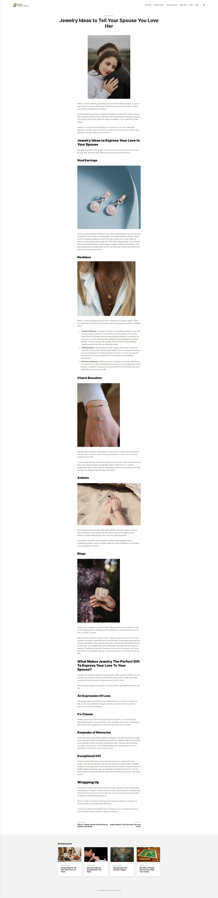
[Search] (204, 5)
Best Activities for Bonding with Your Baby (94, 870)
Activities (148, 5)
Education (183, 5)
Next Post (125, 824)
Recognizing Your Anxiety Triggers (120, 869)
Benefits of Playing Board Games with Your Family (147, 870)
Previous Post (92, 824)
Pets (191, 5)
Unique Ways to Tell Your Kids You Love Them (68, 870)
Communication (171, 5)
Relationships (159, 5)
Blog (196, 5)
